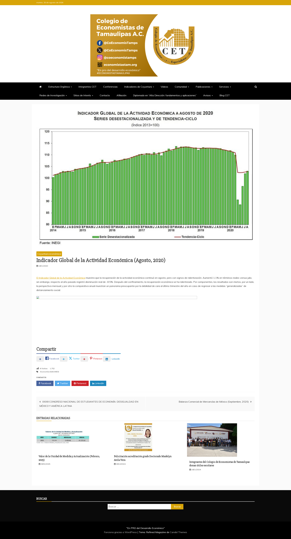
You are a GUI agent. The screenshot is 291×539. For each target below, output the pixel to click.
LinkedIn (99, 383)
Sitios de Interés (82, 95)
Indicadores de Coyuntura (138, 86)
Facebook (45, 383)
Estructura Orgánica (59, 86)
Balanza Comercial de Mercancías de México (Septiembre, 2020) (214, 401)
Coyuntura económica (49, 253)
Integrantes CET (88, 86)
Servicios (224, 86)
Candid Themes (178, 532)
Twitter (63, 383)
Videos (164, 86)
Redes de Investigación (52, 95)
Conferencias (110, 86)
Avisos (207, 95)
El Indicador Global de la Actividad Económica (60, 277)
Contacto (105, 95)
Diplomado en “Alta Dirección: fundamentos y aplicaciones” (165, 95)
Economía (44, 372)
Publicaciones (203, 86)
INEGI (56, 372)
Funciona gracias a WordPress (120, 532)
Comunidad (181, 86)
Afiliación (121, 95)
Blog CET (224, 95)
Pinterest (81, 383)
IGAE (52, 372)
